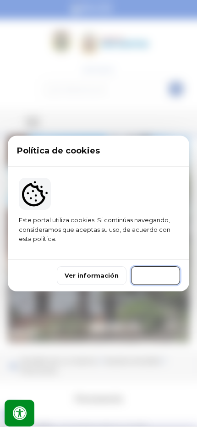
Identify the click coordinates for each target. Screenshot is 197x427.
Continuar (155, 275)
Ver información (92, 275)
